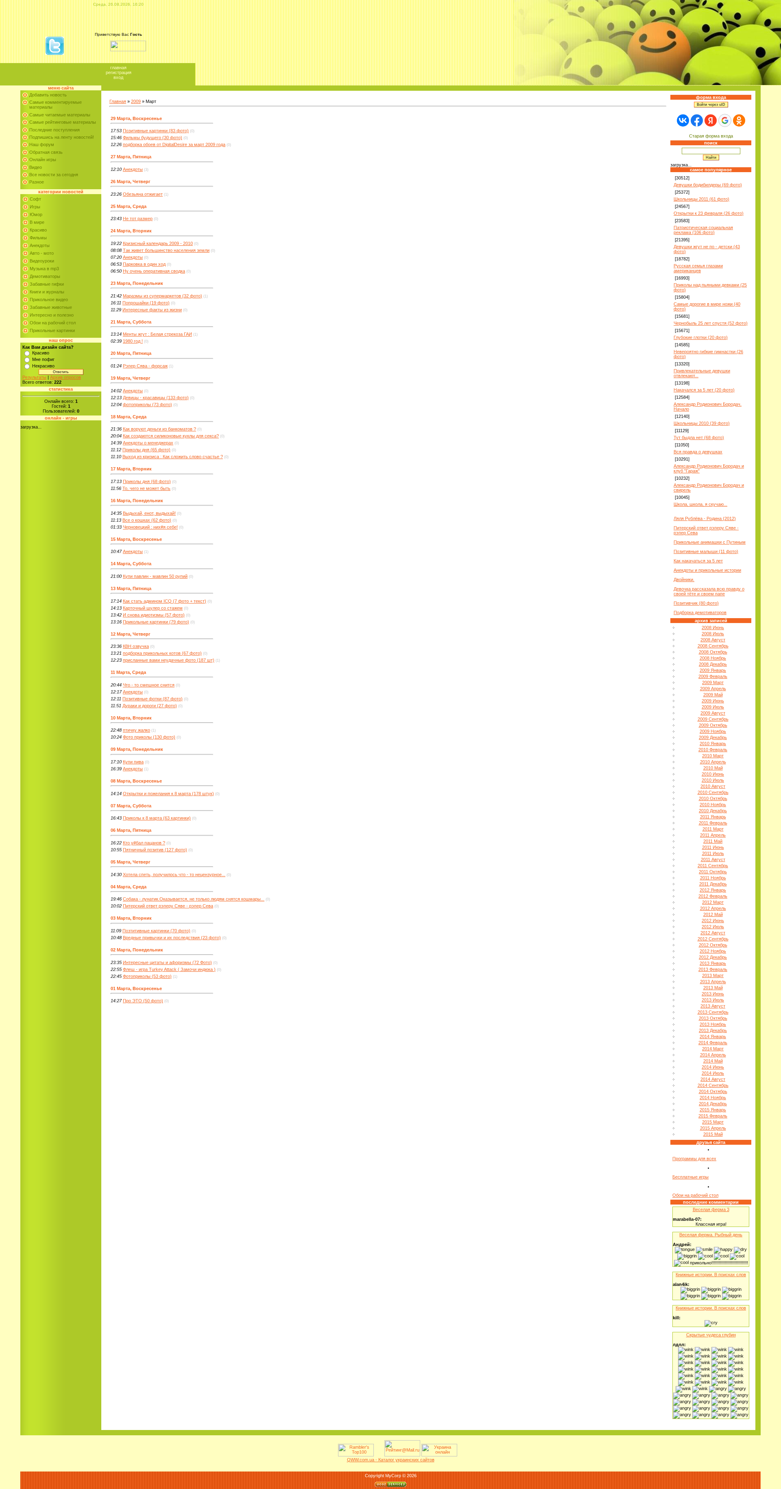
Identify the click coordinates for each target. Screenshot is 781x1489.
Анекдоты (40, 245)
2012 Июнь (713, 920)
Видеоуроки (42, 260)
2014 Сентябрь (713, 1085)
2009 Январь (713, 670)
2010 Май (713, 767)
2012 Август (712, 932)
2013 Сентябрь (713, 1012)
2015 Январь (713, 1109)
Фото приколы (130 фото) (149, 737)
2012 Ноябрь (713, 951)
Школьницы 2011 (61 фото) (701, 199)
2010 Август (712, 786)
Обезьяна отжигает (143, 194)
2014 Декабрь (713, 1103)
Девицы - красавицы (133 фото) (156, 397)
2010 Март (713, 755)
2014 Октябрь (713, 1091)
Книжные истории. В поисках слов (711, 1274)
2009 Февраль (712, 676)
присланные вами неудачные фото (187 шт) (168, 660)
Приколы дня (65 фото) (146, 449)
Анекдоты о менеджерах (148, 442)
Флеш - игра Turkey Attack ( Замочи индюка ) (169, 969)
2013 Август (712, 1006)
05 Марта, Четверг (131, 861)
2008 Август (712, 639)
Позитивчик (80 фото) (696, 603)
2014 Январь (713, 1036)
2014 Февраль (712, 1042)
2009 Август (712, 713)
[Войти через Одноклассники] (739, 120)
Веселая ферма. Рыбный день (710, 1234)
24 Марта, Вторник (131, 230)
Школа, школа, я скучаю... (700, 504)
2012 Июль (713, 926)
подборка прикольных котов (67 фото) (162, 653)
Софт (35, 199)
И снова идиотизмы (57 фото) (154, 614)
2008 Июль (713, 633)
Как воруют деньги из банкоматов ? (159, 428)
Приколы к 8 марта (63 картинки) (157, 818)
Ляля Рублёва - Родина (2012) (705, 518)
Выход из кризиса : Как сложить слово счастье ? (172, 456)
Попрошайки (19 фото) (146, 302)
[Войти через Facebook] (697, 120)
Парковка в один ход (144, 264)
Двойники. (684, 579)
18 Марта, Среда (128, 416)
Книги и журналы (47, 291)
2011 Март (713, 828)
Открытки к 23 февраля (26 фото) (709, 213)
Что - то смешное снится (149, 684)
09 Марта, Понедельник (137, 749)
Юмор (36, 214)
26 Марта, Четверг (131, 181)
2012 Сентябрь (713, 938)
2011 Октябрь (713, 871)
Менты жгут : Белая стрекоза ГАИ (157, 334)
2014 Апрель (713, 1054)
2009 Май (713, 694)
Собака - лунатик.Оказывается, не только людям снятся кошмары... (193, 898)
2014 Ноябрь (713, 1097)
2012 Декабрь (713, 957)
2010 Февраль (712, 749)
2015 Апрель (713, 1128)
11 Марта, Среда (128, 672)
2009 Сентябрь (713, 719)
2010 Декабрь (713, 810)
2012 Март (713, 902)
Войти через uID (711, 105)
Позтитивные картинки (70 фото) (156, 930)
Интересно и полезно (52, 315)
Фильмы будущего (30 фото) (152, 137)
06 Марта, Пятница (131, 830)
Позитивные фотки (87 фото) (152, 698)
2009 (136, 101)
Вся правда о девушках (698, 451)
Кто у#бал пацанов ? (144, 842)
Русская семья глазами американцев (698, 268)
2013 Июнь (713, 993)
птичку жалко (136, 730)
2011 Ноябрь (713, 877)
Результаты (34, 377)
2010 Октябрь (713, 798)
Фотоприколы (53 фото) (147, 976)
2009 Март (713, 682)
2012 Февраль (712, 896)
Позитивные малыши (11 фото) (706, 551)
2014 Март (713, 1048)
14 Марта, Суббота (131, 563)
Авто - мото (42, 253)
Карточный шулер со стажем (153, 608)
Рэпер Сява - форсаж (145, 365)
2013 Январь (713, 963)
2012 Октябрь (713, 944)
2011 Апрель (713, 835)
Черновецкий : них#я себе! (150, 527)
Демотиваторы (45, 276)
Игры (35, 206)
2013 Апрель (713, 981)
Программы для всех (694, 1158)
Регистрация (118, 72)
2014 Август (712, 1079)
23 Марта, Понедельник (137, 283)
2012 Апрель (713, 908)
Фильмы (38, 237)
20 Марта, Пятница (131, 353)
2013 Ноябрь (713, 1024)
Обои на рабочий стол (53, 322)
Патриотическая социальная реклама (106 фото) (703, 230)
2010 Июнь (713, 774)
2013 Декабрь (713, 1030)
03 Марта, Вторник (131, 918)
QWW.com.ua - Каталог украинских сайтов (390, 1459)
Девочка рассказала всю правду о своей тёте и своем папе (709, 591)
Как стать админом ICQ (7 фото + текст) (164, 601)
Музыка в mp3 (44, 268)
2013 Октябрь (713, 1018)
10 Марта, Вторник (131, 717)
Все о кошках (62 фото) (146, 520)
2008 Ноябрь (713, 658)
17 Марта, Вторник (131, 468)
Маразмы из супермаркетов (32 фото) (162, 295)
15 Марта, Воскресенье (136, 539)
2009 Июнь (713, 700)
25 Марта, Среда (128, 206)
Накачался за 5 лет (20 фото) (704, 389)
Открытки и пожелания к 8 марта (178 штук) (168, 793)
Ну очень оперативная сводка (154, 271)
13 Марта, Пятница (131, 588)
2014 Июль (713, 1073)
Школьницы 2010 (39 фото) (702, 423)
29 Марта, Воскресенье (136, 118)
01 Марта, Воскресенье (136, 988)
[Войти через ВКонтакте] (683, 120)
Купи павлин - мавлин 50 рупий (155, 576)
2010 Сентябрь (713, 792)
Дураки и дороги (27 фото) (149, 705)
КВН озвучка (136, 646)
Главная (118, 67)
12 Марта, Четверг (131, 634)
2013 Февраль (712, 969)
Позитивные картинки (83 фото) (156, 130)
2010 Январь (713, 743)
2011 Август (713, 859)
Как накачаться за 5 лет (698, 560)
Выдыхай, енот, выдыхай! (149, 513)
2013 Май (713, 987)
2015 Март (713, 1121)
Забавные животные (51, 307)
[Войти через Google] (724, 120)
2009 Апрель (713, 688)
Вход (118, 77)
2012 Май (713, 914)
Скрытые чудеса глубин (711, 1334)
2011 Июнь (713, 847)
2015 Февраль (712, 1115)
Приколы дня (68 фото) (147, 481)
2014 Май (713, 1060)
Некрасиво (43, 365)
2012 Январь (713, 890)
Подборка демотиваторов (700, 612)
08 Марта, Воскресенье (136, 780)
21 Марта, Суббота (131, 321)
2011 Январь (713, 816)
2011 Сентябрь (713, 865)
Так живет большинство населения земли (166, 250)
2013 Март (713, 975)
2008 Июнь (713, 627)
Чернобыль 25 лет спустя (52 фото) (711, 323)
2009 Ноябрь (713, 731)
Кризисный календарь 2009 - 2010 (158, 243)
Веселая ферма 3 (711, 1209)
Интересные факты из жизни (152, 309)
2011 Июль (713, 853)
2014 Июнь (713, 1067)
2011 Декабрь (713, 883)
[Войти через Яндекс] (711, 120)
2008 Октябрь (713, 651)
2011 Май (712, 841)
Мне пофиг (43, 359)
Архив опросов (65, 377)
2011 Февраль (713, 822)
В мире (37, 222)
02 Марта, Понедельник (137, 949)
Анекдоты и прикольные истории (707, 570)
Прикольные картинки (52, 330)
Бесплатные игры (690, 1176)
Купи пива (133, 761)
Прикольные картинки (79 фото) (156, 621)
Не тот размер (138, 218)
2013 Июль (713, 999)
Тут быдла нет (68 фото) (699, 437)
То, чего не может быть (146, 488)
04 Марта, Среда (128, 886)
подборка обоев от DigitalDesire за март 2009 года (174, 144)
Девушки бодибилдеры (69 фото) (708, 184)
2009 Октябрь (713, 725)
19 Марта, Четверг (131, 378)
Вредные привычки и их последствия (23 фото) (172, 937)
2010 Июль (713, 780)
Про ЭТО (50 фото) (143, 1000)
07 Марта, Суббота (131, 805)
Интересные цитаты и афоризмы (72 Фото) (167, 962)
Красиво (38, 229)
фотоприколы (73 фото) (147, 404)
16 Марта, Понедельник (137, 500)
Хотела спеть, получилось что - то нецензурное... (174, 874)
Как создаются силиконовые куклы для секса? (171, 435)
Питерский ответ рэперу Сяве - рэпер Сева (168, 905)
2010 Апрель (713, 761)
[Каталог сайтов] (378, 1454)
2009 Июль (713, 706)
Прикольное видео (49, 299)
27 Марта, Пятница (131, 156)
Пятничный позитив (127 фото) (155, 849)
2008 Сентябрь (713, 645)
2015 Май (713, 1134)
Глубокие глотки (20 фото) (701, 337)
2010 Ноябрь (713, 804)
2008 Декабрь (713, 664)
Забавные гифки (47, 284)
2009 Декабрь (713, 737)
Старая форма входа (711, 135)
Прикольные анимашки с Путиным (710, 542)
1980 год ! (133, 341)
